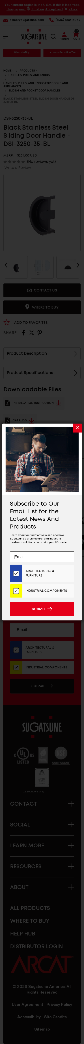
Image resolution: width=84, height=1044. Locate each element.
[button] (77, 428)
